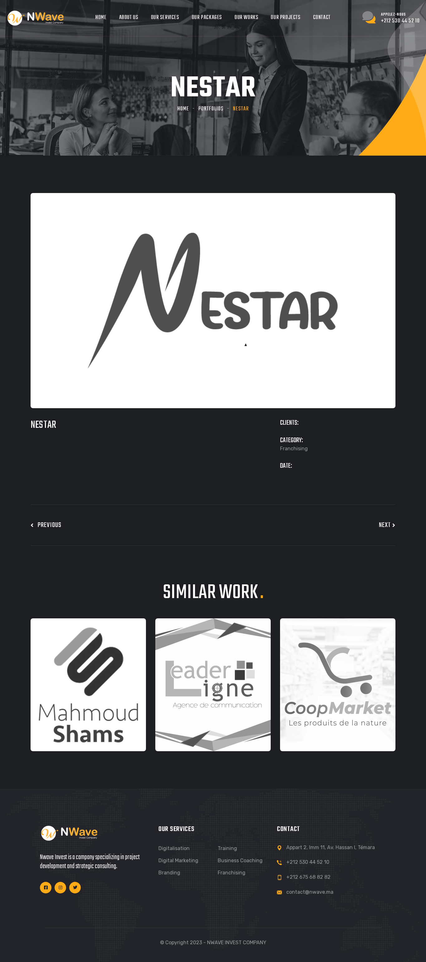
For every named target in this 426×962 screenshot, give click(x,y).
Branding (169, 873)
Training (227, 848)
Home (100, 17)
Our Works (246, 17)
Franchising (231, 873)
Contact (322, 17)
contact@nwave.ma (309, 892)
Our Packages (207, 17)
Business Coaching (240, 860)
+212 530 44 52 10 (307, 862)
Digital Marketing (178, 860)
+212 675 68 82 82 (308, 877)
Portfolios (211, 109)
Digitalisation (174, 848)
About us (128, 17)
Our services (165, 17)
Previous (47, 525)
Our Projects (285, 17)
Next (385, 525)
